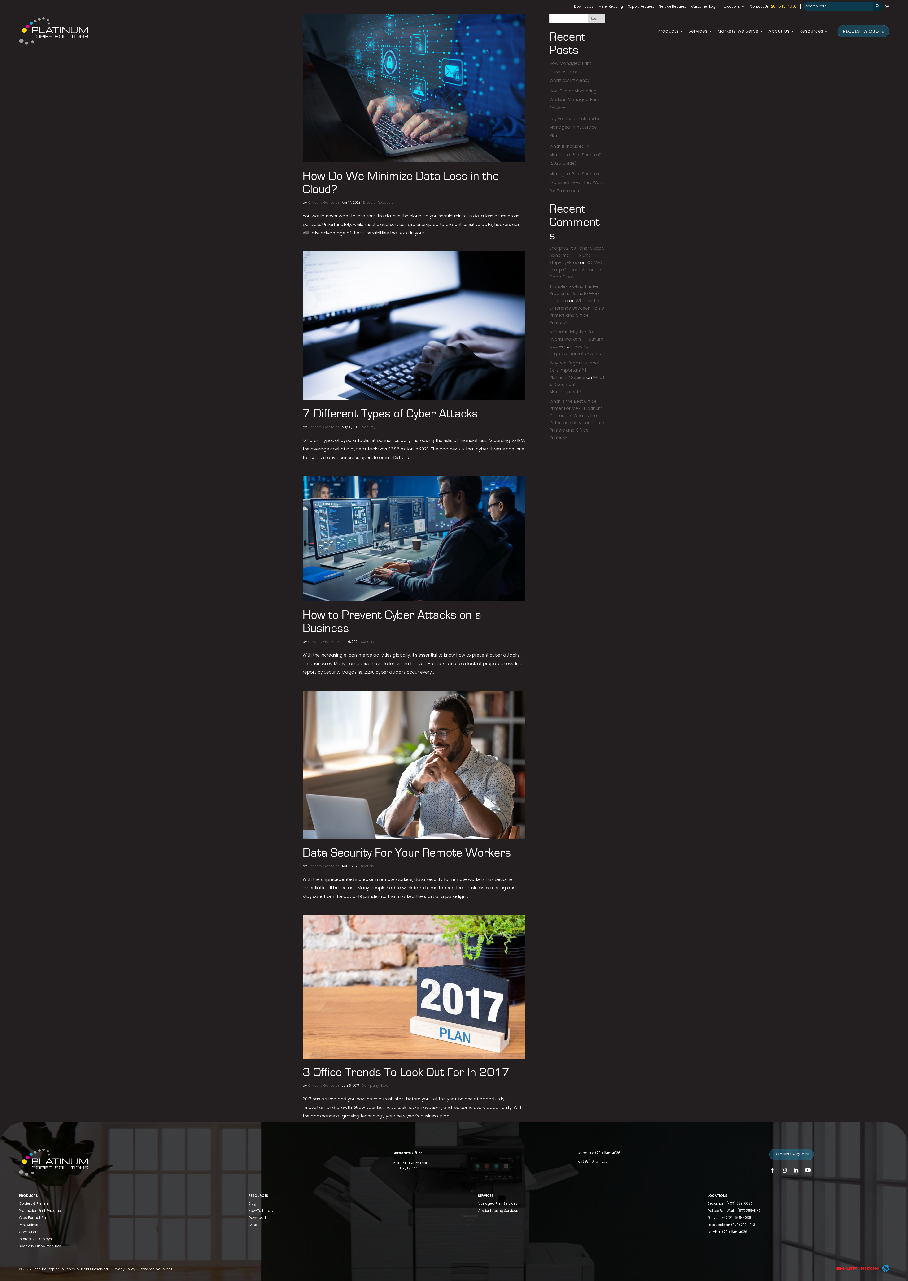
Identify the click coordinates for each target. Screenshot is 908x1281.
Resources (811, 32)
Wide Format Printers (36, 1217)
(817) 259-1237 (749, 1210)
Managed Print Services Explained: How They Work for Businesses (576, 182)
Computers (28, 1231)
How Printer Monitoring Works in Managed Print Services (574, 99)
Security (368, 427)
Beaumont (716, 1203)
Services (698, 32)
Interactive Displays (35, 1239)
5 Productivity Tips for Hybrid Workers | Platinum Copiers (576, 339)
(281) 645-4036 (607, 1153)
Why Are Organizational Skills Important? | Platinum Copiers (574, 370)
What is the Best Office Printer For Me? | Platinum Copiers (575, 408)
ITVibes (166, 1269)
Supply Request (641, 7)
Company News (375, 1085)
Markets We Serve (738, 32)
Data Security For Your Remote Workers (407, 853)
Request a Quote (863, 31)
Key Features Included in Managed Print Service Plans (575, 127)
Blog (252, 1203)
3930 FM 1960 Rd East (409, 1163)
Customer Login (704, 7)
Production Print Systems (40, 1210)
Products (668, 32)
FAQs (253, 1224)
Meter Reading (610, 7)
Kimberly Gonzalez (323, 202)
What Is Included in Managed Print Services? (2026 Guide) (575, 154)
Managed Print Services (497, 1203)
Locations (731, 7)
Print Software (30, 1224)
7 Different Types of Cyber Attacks (390, 413)
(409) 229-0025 (739, 1203)
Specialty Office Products (40, 1246)
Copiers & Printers (34, 1203)
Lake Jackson (718, 1224)
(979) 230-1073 (743, 1224)
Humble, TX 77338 (406, 1168)
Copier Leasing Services (498, 1210)
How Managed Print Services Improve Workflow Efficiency (570, 71)
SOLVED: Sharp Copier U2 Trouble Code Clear (576, 270)
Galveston (716, 1217)
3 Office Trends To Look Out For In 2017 (406, 1072)
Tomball (714, 1231)
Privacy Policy (124, 1269)
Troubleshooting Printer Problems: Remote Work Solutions (574, 293)
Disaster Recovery (378, 202)
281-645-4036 (784, 6)
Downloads (583, 7)
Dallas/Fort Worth (722, 1210)
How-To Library (261, 1210)
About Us (779, 32)
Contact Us (759, 7)
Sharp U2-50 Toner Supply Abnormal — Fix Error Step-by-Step (577, 255)
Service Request (672, 7)
